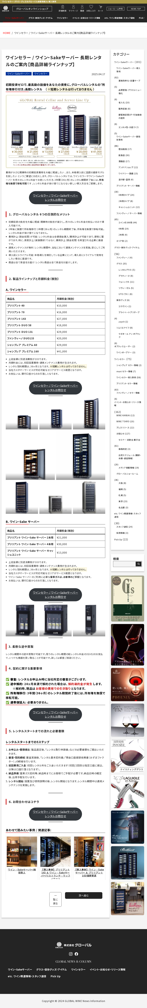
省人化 (122, 102)
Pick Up (143, 18)
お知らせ (120, 433)
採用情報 (120, 532)
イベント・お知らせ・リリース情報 (86, 18)
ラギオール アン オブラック (129, 335)
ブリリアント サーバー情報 (128, 185)
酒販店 (122, 161)
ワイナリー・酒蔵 (126, 173)
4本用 (121, 228)
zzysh (122, 321)
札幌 (121, 495)
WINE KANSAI (123, 415)
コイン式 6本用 (125, 222)
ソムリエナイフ (122, 327)
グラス (119, 263)
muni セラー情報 (124, 371)
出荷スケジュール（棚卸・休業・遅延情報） (130, 457)
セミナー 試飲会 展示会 (129, 439)
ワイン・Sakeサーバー (14, 18)
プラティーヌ (124, 275)
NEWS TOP (136, 8)
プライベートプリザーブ (129, 312)
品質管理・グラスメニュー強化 (130, 92)
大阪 (121, 483)
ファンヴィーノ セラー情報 (128, 392)
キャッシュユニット (127, 207)
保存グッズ (121, 300)
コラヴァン (123, 306)
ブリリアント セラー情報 (127, 383)
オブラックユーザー (123, 346)
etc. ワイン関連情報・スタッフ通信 (120, 18)
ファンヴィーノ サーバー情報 (129, 213)
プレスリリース (122, 427)
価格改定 (123, 449)
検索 (116, 559)
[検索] (138, 564)
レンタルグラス (125, 269)
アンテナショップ (126, 167)
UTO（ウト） (124, 294)
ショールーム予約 (115, 8)
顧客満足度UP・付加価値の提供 (130, 116)
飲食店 (122, 155)
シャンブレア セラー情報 (127, 365)
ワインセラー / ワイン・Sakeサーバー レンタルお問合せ (55, 197)
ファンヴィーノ (122, 257)
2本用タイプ (124, 201)
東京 (121, 501)
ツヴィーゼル (124, 288)
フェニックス (124, 281)
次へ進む (84, 895)
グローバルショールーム (127, 473)
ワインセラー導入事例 (126, 377)
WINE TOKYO (122, 421)
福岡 (121, 489)
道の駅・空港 (124, 179)
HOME (6, 33)
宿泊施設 (123, 149)
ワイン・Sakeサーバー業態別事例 (128, 138)
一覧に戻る (55, 899)
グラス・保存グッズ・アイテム (41, 18)
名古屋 (122, 507)
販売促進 (123, 108)
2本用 (121, 234)
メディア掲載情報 (126, 467)
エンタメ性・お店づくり (129, 127)
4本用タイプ (124, 194)
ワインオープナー (124, 352)
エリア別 (120, 240)
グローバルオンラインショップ (32, 8)
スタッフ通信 (122, 526)
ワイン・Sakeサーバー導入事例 (128, 70)
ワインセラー (62, 18)
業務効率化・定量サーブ (129, 80)
